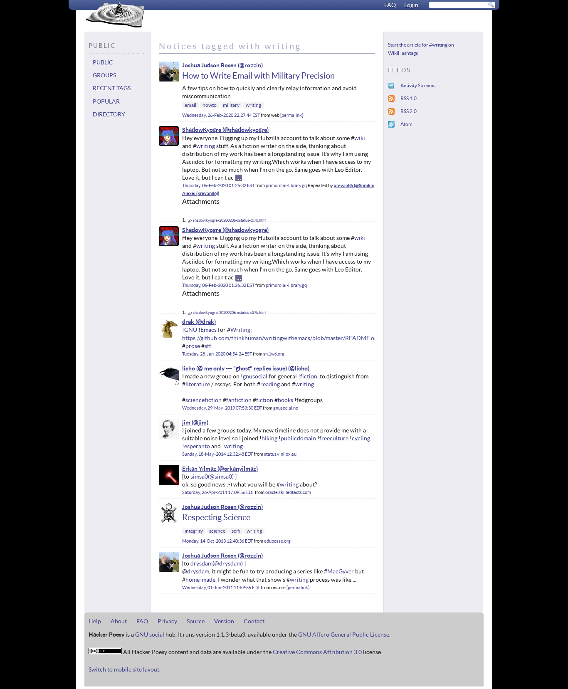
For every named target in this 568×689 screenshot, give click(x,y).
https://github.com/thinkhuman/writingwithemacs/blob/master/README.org (281, 338)
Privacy (167, 621)
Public (103, 62)
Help (95, 621)
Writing (240, 329)
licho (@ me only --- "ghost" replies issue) (234, 368)
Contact (254, 621)
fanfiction (239, 400)
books (285, 400)
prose (192, 346)
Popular (106, 101)
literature (197, 384)
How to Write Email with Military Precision (258, 75)
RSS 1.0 (408, 98)
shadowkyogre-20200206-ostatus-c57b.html (229, 220)
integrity (194, 530)
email (190, 105)
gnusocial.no (285, 407)
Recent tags (112, 88)
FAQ (390, 5)
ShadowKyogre (201, 129)
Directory (109, 114)
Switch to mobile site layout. (125, 669)
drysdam (201, 563)
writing (253, 105)
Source (196, 621)
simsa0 (199, 476)
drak (188, 322)
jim (186, 422)
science (217, 530)
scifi (236, 530)
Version (224, 621)
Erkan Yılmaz (199, 468)
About (119, 621)
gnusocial (255, 376)
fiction (308, 376)
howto (210, 105)
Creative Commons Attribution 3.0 (317, 652)
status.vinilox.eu (280, 454)
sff (208, 346)
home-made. (201, 579)
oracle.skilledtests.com (288, 492)
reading (270, 384)
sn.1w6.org (273, 353)
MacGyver (340, 571)
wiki (359, 138)
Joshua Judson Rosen (209, 65)
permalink (292, 115)
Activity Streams (417, 85)
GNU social (149, 634)
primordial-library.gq (286, 185)
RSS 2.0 (408, 111)
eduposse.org (277, 540)
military (231, 105)
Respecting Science (216, 517)
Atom (406, 124)
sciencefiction (203, 400)
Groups (104, 75)
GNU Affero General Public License (343, 634)
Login (411, 5)
